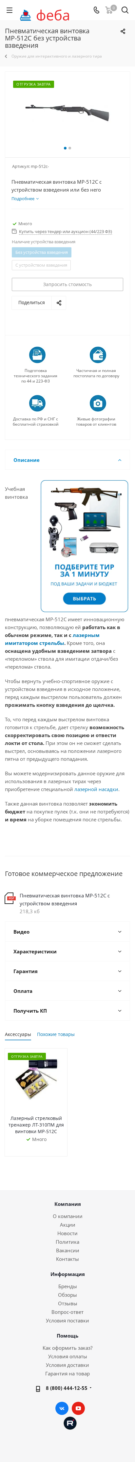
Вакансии (67, 1250)
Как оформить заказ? (67, 1347)
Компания (67, 1204)
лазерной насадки (96, 789)
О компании (68, 1216)
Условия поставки (67, 1320)
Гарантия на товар (67, 1373)
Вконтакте (61, 1408)
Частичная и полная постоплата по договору (96, 373)
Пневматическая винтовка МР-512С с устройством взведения (65, 899)
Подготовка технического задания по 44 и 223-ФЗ (35, 376)
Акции (67, 1224)
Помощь (67, 1335)
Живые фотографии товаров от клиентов (96, 421)
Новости (67, 1233)
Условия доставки (67, 1365)
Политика (67, 1241)
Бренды (67, 1286)
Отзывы (67, 1303)
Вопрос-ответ (67, 1312)
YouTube (78, 1408)
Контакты (67, 1259)
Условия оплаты (67, 1356)
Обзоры (67, 1294)
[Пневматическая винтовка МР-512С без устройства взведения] (67, 113)
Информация (67, 1274)
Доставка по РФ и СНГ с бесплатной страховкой (36, 421)
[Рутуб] (70, 1422)
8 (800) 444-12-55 (66, 1388)
